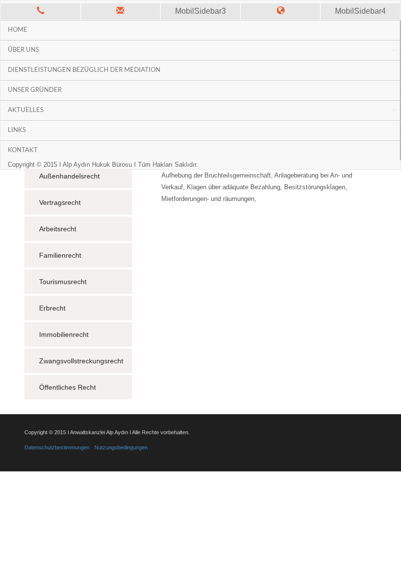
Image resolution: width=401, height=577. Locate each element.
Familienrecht (60, 255)
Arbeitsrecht (57, 229)
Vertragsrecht (60, 202)
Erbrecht (52, 308)
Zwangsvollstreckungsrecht (81, 361)
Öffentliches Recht (67, 387)
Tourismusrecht (63, 282)
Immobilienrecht (64, 334)
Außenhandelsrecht (69, 176)
